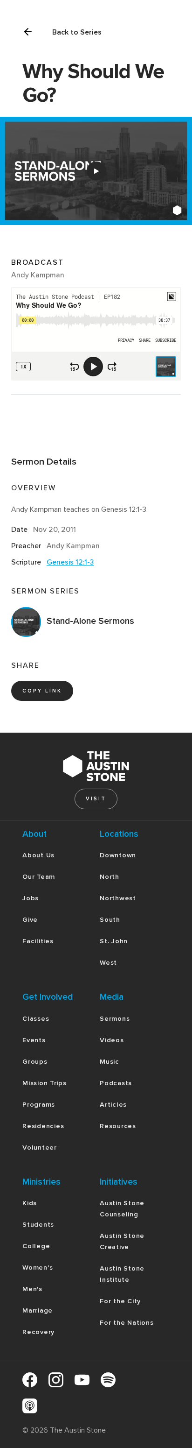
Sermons (115, 1019)
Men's (32, 1289)
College (36, 1246)
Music (109, 1062)
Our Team (38, 877)
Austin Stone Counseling (122, 1208)
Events (34, 1040)
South (110, 920)
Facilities (38, 941)
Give (30, 920)
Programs (38, 1105)
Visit (96, 799)
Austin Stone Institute (122, 1274)
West (108, 963)
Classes (35, 1019)
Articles (113, 1105)
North (109, 877)
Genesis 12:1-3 (70, 562)
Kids (29, 1203)
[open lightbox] (96, 171)
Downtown (118, 855)
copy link (42, 691)
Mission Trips (44, 1083)
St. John (114, 941)
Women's (37, 1267)
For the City (120, 1301)
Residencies (43, 1126)
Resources (118, 1126)
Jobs (30, 898)
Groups (35, 1062)
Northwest (118, 898)
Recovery (38, 1332)
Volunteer (39, 1147)
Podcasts (116, 1083)
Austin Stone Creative (122, 1241)
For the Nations (126, 1323)
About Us (38, 855)
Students (38, 1225)
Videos (112, 1040)
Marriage (37, 1310)
